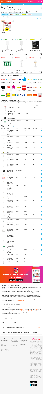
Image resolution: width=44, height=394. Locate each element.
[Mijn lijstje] (39, 1)
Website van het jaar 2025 (5, 350)
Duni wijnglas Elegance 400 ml (18, 310)
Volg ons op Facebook (14, 341)
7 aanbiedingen (4, 18)
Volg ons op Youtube (14, 344)
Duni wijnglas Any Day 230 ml (30, 310)
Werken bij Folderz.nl (4, 349)
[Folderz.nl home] (7, 1)
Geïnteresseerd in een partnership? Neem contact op (23, 341)
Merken (2, 344)
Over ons (2, 346)
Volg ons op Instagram (14, 342)
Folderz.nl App (3, 345)
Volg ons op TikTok (14, 345)
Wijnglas (10, 310)
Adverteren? (3, 341)
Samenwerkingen (23, 344)
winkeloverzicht (21, 300)
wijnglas (21, 309)
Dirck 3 (36, 309)
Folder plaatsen (3, 348)
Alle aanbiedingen (5, 6)
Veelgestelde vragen (4, 340)
